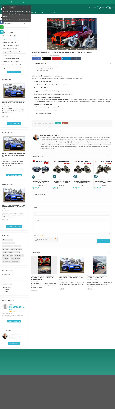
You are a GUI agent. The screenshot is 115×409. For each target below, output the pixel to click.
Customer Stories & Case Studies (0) (12, 64)
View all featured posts (14, 226)
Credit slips (99, 387)
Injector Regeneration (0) (9, 42)
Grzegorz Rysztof (14, 334)
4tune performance (7, 239)
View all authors (14, 343)
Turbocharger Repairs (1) (9, 35)
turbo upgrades (15, 261)
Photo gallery (7, 270)
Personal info (99, 382)
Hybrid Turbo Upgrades (42, 129)
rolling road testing (15, 258)
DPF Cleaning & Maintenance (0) (11, 45)
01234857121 (6, 2)
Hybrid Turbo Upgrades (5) (9, 39)
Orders (98, 384)
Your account (100, 379)
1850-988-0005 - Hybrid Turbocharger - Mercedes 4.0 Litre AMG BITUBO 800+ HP (62, 181)
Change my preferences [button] (22, 20)
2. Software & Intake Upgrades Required (45, 68)
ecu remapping (6, 261)
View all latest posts (14, 123)
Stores (69, 392)
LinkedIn (66, 58)
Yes (58, 123)
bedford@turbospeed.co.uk (99, 370)
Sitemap (70, 389)
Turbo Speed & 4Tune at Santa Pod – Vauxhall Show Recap (17, 308)
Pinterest (57, 58)
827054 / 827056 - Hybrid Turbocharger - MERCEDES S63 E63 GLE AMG (41, 181)
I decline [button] (11, 20)
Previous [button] (1, 102)
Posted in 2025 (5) (7, 287)
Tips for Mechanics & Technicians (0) (12, 68)
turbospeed (6, 258)
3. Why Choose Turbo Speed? (42, 70)
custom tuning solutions (8, 242)
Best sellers (42, 387)
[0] (100, 8)
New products (42, 384)
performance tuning (7, 246)
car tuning (17, 252)
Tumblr (76, 58)
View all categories (14, 72)
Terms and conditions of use (74, 384)
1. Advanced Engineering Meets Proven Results (46, 66)
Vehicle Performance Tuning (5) (11, 48)
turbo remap (17, 246)
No (66, 123)
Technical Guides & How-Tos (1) (11, 58)
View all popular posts (14, 175)
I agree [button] (6, 20)
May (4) (6, 291)
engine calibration (19, 255)
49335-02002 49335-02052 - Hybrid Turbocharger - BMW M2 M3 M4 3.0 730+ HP (103, 181)
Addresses (98, 389)
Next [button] (27, 102)
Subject (36, 214)
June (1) (7, 289)
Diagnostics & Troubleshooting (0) (11, 52)
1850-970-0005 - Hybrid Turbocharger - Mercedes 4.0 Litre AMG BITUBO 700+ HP (82, 181)
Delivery (70, 382)
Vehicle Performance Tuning (54, 129)
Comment (36, 220)
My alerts (98, 392)
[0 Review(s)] (40, 187)
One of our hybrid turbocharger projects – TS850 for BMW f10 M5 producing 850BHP (43, 277)
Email (35, 207)
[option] (14, 100)
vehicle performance (8, 255)
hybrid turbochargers (8, 252)
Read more (5, 116)
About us (70, 387)
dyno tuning (6, 249)
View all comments (14, 321)
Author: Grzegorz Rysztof (49, 135)
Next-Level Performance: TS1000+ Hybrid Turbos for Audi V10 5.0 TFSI (13, 102)
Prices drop (42, 382)
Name (35, 200)
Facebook (37, 58)
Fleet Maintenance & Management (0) (12, 61)
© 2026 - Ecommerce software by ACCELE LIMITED (12, 407)
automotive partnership (16, 249)
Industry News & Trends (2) (10, 55)
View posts (12, 338)
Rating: (36, 235)
